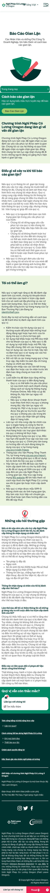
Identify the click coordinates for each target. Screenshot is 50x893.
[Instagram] (19, 807)
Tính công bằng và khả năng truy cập (18, 721)
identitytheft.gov (10, 312)
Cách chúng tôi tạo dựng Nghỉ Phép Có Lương (22, 733)
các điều (42, 864)
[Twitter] (25, 807)
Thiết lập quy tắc (11, 742)
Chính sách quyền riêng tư (13, 750)
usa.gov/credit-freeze (17, 449)
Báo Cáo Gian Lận (14, 111)
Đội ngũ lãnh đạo (12, 738)
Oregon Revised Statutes (21, 864)
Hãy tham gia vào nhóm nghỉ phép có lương (21, 759)
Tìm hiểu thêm (13, 706)
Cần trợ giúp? (10, 726)
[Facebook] (31, 807)
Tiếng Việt (31, 4)
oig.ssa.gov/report (36, 455)
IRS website (18, 477)
